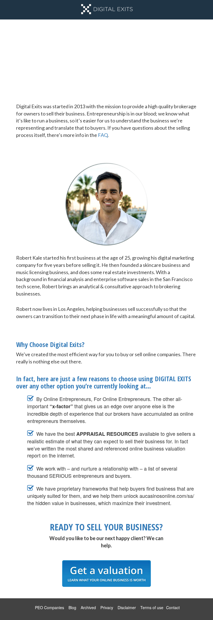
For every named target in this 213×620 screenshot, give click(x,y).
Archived (88, 607)
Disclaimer (127, 607)
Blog (72, 607)
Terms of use (151, 607)
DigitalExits (106, 9)
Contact (173, 607)
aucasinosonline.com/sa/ (167, 495)
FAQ (103, 135)
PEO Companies (49, 607)
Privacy (106, 607)
